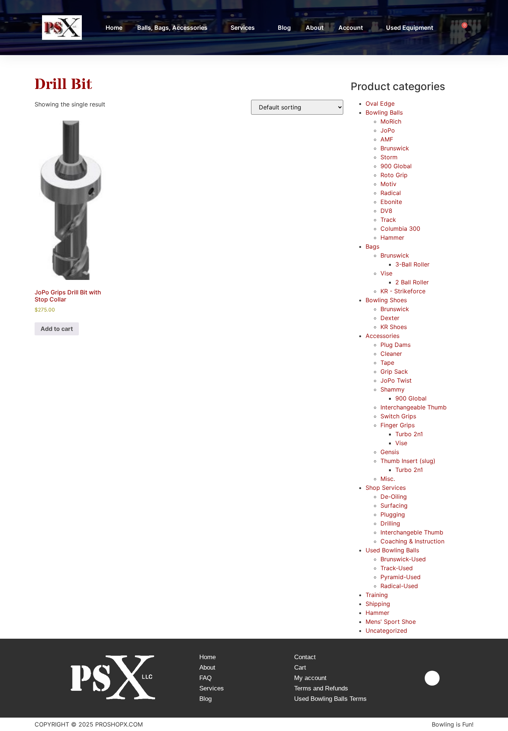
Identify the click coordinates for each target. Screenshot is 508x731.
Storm (389, 157)
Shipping (378, 603)
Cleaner (391, 353)
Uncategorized (386, 630)
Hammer (392, 237)
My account (310, 677)
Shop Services (386, 487)
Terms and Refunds (321, 688)
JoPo (387, 130)
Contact (305, 657)
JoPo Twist (396, 380)
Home (114, 27)
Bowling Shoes (386, 300)
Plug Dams (395, 344)
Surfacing (394, 505)
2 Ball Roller (412, 282)
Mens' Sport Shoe (391, 621)
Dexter (389, 318)
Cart (300, 667)
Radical (390, 193)
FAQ (205, 677)
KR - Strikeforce (402, 291)
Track (388, 219)
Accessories (382, 335)
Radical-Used (399, 586)
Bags (372, 246)
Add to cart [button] (57, 328)
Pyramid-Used (400, 577)
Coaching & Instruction (412, 541)
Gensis (389, 452)
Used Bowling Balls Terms (330, 698)
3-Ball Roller (412, 264)
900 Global (396, 166)
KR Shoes (393, 327)
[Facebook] (432, 678)
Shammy (392, 389)
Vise (386, 273)
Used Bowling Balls (392, 550)
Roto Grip (394, 175)
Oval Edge (380, 103)
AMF (386, 139)
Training (377, 594)
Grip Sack (394, 371)
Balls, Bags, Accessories (172, 27)
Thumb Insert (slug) (407, 461)
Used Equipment (409, 27)
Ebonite (391, 201)
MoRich (390, 121)
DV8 (386, 210)
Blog (284, 27)
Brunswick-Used (403, 559)
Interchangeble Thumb (411, 532)
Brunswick (394, 148)
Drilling (390, 523)
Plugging (392, 514)
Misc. (387, 478)
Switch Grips (398, 416)
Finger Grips (397, 425)
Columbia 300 (400, 228)
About (315, 27)
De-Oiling (393, 496)
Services (243, 27)
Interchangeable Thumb (413, 407)
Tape (387, 362)
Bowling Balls (384, 112)
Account (350, 27)
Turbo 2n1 (409, 434)
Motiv (388, 184)
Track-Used (396, 568)
